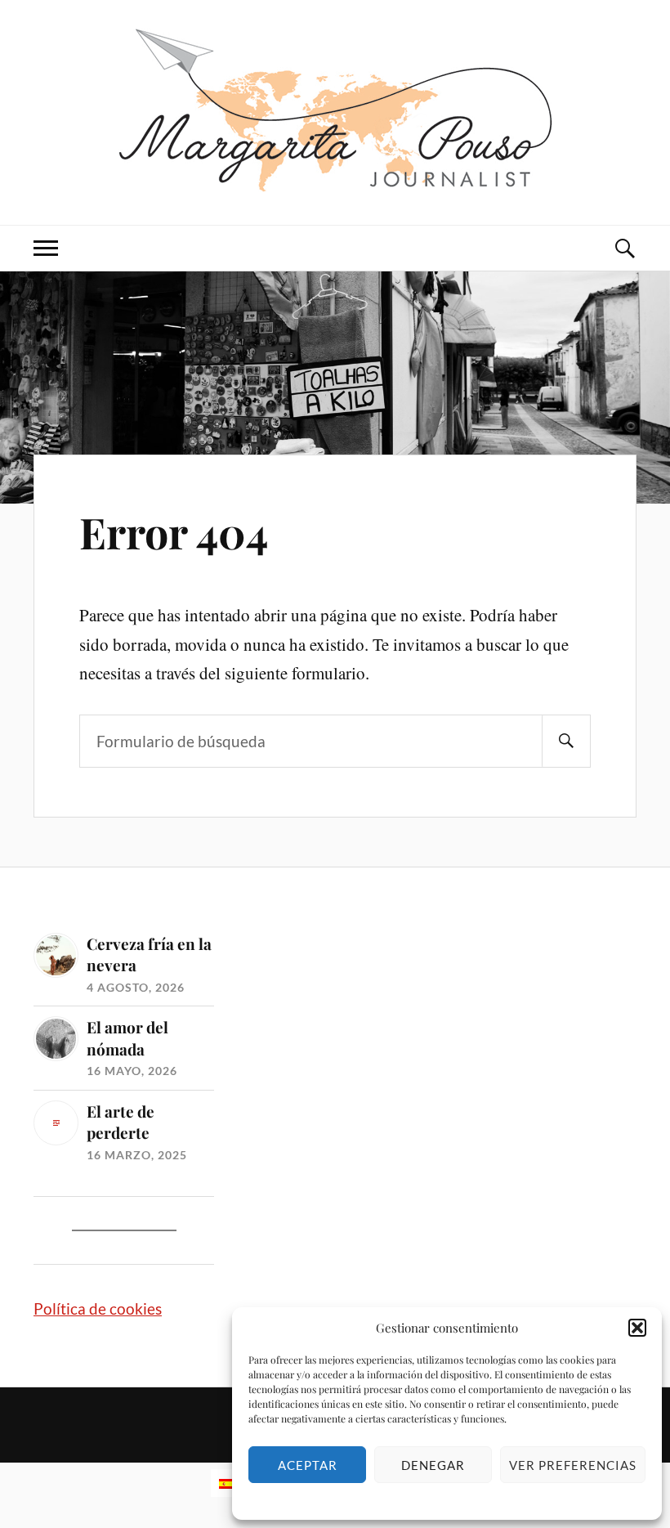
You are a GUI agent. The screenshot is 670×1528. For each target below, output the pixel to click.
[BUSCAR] (566, 741)
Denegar (433, 1465)
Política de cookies (98, 1308)
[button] (637, 1328)
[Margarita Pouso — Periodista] (335, 110)
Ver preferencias (572, 1465)
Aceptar (307, 1465)
